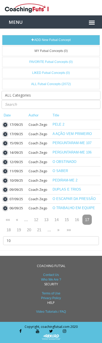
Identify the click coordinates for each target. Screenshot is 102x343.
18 (9, 230)
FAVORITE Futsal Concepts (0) (51, 62)
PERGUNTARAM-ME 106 (72, 152)
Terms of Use (51, 293)
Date (7, 115)
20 (29, 230)
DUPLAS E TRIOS (67, 189)
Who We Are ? (51, 279)
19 (19, 230)
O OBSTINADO (64, 162)
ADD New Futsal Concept (52, 40)
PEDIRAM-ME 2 (65, 180)
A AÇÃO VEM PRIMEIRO (72, 134)
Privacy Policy (51, 298)
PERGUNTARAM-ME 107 (72, 143)
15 (67, 219)
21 (39, 230)
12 (36, 219)
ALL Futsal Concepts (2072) (51, 84)
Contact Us (51, 275)
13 (46, 219)
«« (8, 219)
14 (56, 219)
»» (69, 230)
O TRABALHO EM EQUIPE (74, 208)
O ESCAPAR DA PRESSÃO (74, 199)
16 (77, 219)
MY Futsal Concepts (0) (51, 51)
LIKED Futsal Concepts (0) (51, 73)
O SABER (60, 171)
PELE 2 (58, 124)
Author (33, 115)
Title (56, 115)
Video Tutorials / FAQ (51, 312)
